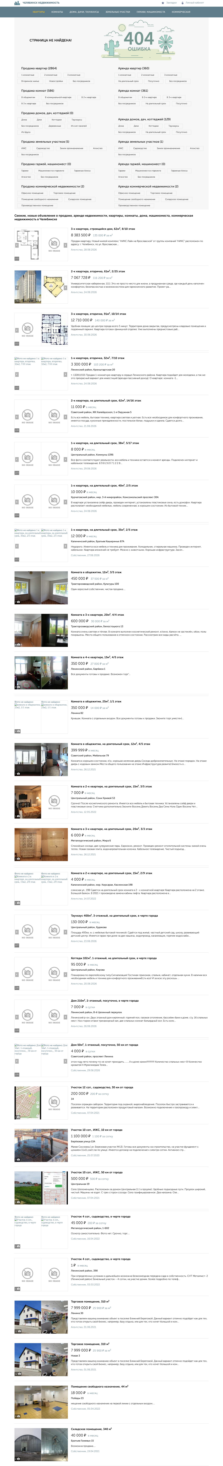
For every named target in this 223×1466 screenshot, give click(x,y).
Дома (24, 120)
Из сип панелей (79, 126)
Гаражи (24, 171)
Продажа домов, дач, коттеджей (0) (47, 113)
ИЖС (23, 148)
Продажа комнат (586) (37, 90)
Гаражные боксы (82, 171)
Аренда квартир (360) (133, 68)
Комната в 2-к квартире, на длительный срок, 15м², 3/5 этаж (111, 786)
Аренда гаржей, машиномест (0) (141, 164)
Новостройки (56, 81)
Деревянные (55, 126)
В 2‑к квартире (88, 97)
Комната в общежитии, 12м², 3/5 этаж (96, 572)
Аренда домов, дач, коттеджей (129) (144, 119)
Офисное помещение (32, 193)
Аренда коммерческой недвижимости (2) (148, 186)
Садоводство (43, 148)
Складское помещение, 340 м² (91, 1429)
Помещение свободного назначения (39, 199)
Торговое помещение (64, 193)
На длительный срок (128, 81)
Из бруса (25, 132)
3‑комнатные (73, 75)
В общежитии (28, 97)
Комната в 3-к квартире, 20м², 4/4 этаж (97, 615)
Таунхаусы (77, 120)
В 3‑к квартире (28, 104)
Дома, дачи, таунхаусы (84, 12)
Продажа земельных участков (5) (45, 141)
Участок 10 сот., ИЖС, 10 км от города (96, 1130)
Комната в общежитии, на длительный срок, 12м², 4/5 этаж (110, 744)
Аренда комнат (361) (133, 90)
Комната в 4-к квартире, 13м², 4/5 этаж (97, 657)
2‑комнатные (50, 75)
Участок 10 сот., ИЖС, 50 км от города (97, 1172)
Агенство (98, 148)
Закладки (171, 3)
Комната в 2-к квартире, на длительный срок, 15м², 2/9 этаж (111, 873)
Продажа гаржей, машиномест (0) (46, 164)
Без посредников (81, 81)
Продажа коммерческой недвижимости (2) (52, 186)
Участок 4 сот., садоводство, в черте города (100, 1216)
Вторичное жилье (30, 81)
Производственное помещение (37, 206)
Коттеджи (57, 120)
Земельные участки (118, 12)
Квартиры (39, 12)
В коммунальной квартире (58, 97)
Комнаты (57, 12)
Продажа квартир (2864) (39, 68)
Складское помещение (79, 199)
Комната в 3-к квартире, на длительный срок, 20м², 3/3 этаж (111, 829)
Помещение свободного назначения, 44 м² (99, 1386)
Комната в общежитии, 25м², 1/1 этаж (96, 701)
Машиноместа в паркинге (51, 171)
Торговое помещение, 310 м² (90, 1301)
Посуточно (153, 81)
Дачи (39, 120)
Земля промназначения (71, 148)
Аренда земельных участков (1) (140, 141)
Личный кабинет (195, 3)
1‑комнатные (27, 75)
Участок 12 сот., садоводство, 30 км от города (102, 1087)
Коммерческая (181, 12)
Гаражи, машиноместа (151, 12)
